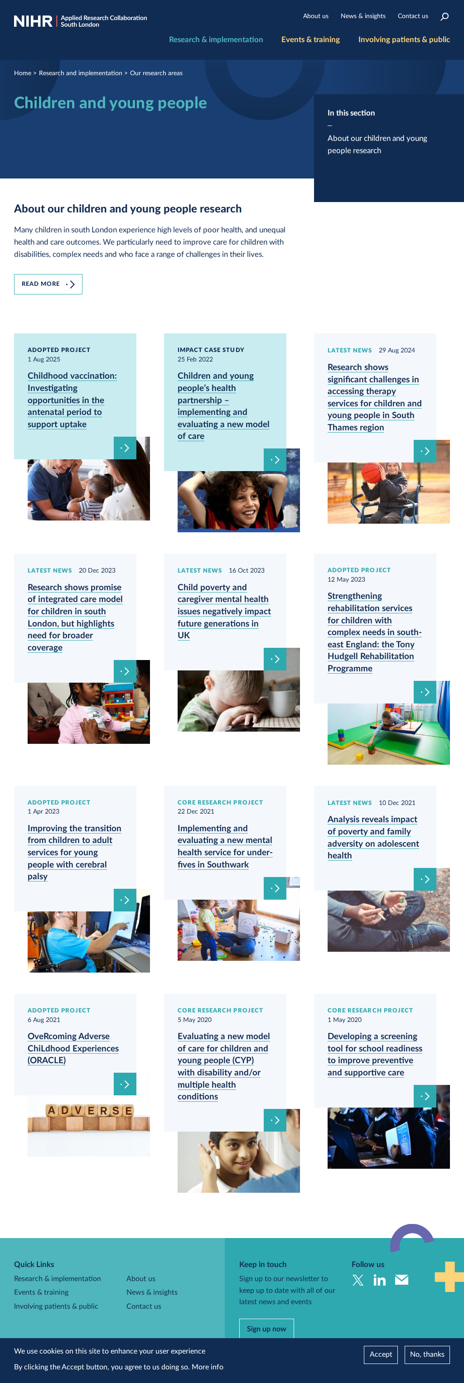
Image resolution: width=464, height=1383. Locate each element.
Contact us (413, 16)
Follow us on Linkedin (380, 1280)
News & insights (363, 16)
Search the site (444, 16)
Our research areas (156, 73)
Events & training (310, 39)
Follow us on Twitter (358, 1280)
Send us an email (401, 1280)
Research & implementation (216, 39)
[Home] (80, 21)
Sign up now (266, 1329)
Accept (381, 1354)
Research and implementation (80, 73)
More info (207, 1367)
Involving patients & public (404, 39)
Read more (41, 284)
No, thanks (427, 1354)
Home (22, 73)
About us (316, 16)
